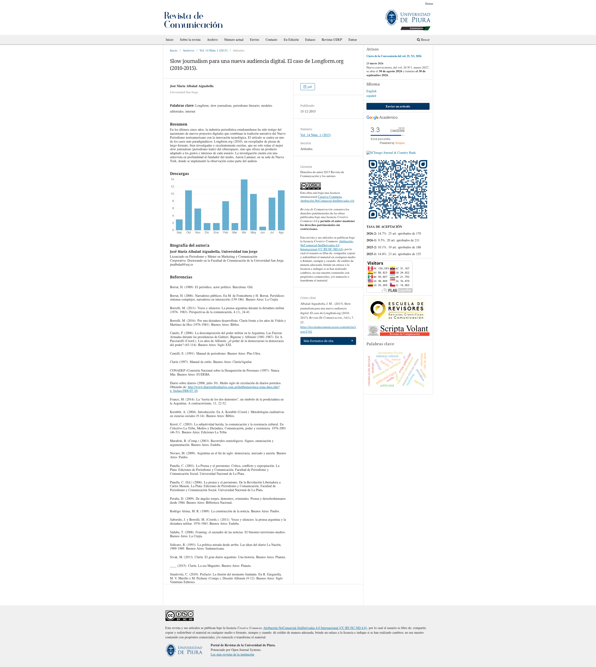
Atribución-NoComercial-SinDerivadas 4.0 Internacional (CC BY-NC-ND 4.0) (327, 245)
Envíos (254, 39)
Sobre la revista (190, 39)
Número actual (234, 39)
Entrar (353, 39)
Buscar (425, 39)
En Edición (291, 39)
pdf (309, 87)
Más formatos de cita (318, 341)
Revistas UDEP (332, 39)
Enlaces (310, 39)
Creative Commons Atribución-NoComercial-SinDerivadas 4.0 (327, 199)
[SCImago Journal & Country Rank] (391, 152)
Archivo (212, 39)
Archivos (188, 50)
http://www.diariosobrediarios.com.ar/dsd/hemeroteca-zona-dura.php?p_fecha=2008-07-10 (225, 389)
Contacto (271, 39)
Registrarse (413, 3)
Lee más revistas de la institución (232, 654)
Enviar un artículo (398, 106)
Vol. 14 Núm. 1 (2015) (213, 50)
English (371, 91)
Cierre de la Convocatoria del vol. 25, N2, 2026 (393, 56)
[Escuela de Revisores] (397, 319)
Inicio (169, 39)
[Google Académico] (382, 118)
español (371, 95)
